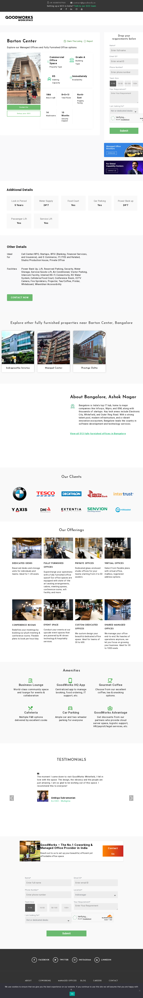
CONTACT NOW (20, 297)
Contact (113, 981)
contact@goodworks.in (84, 3)
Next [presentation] (131, 798)
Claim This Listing (74, 41)
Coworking (45, 981)
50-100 (128, 84)
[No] (139, 990)
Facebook (44, 960)
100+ (135, 84)
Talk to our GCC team (85, 6)
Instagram (85, 960)
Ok (72, 994)
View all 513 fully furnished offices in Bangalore (98, 433)
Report (90, 41)
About (28, 981)
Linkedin (106, 960)
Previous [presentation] (12, 798)
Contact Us (23, 107)
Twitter (64, 960)
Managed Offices (67, 981)
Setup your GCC (24, 113)
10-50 (120, 84)
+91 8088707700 (57, 3)
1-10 (113, 84)
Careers (97, 981)
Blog (83, 981)
